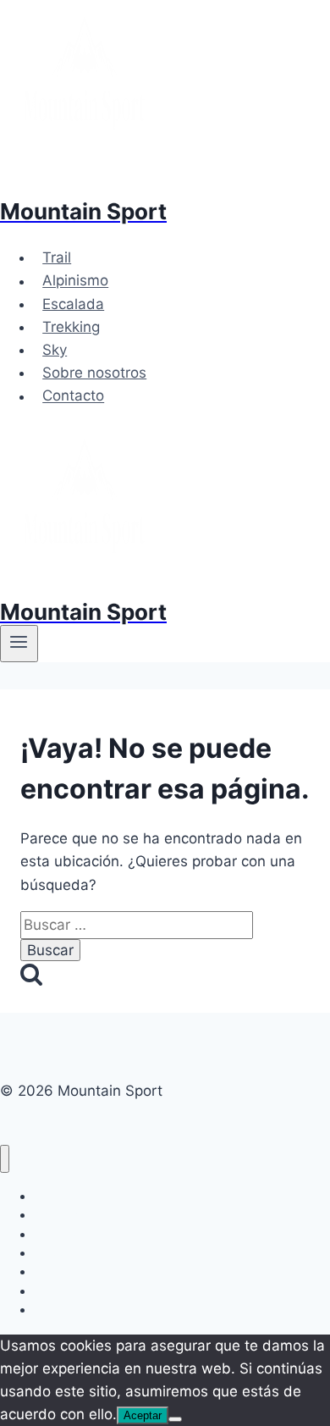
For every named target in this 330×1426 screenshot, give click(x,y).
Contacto (73, 396)
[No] (175, 1419)
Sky (54, 349)
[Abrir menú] (19, 643)
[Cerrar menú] (4, 1159)
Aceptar (143, 1415)
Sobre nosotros (94, 372)
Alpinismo (75, 281)
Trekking (71, 326)
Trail (56, 257)
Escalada (73, 304)
